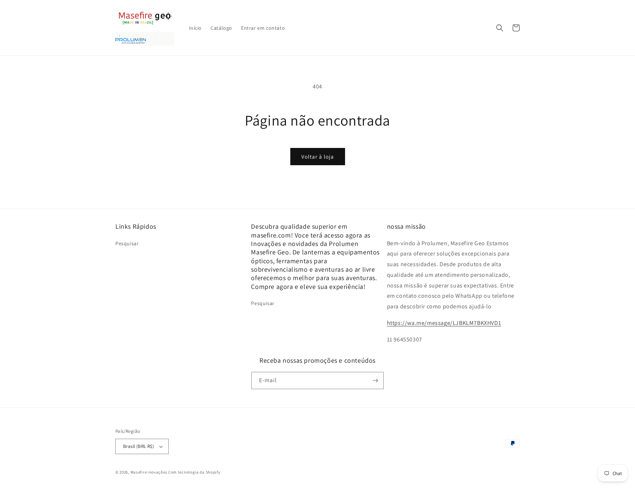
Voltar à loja (317, 156)
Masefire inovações (149, 472)
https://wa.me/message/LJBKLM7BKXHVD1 (444, 323)
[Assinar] (375, 380)
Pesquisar (127, 243)
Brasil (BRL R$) (138, 446)
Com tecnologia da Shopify (194, 472)
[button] (500, 28)
